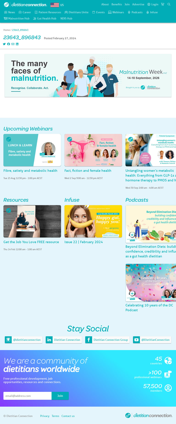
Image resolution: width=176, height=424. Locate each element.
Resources (16, 199)
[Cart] (162, 4)
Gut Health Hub (46, 18)
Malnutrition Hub (18, 18)
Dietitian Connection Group (110, 339)
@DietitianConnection (155, 339)
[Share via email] (12, 44)
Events (100, 12)
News (11, 12)
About (105, 4)
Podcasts (137, 12)
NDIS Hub (66, 18)
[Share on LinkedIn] (17, 44)
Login (154, 4)
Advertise (138, 4)
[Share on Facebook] (8, 44)
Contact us (68, 416)
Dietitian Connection (66, 339)
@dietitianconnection (27, 339)
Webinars (118, 12)
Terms (55, 416)
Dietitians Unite (79, 12)
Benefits (117, 4)
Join (127, 4)
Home (6, 29)
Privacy (44, 416)
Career (27, 12)
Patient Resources (50, 12)
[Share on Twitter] (4, 44)
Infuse (154, 12)
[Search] (169, 4)
